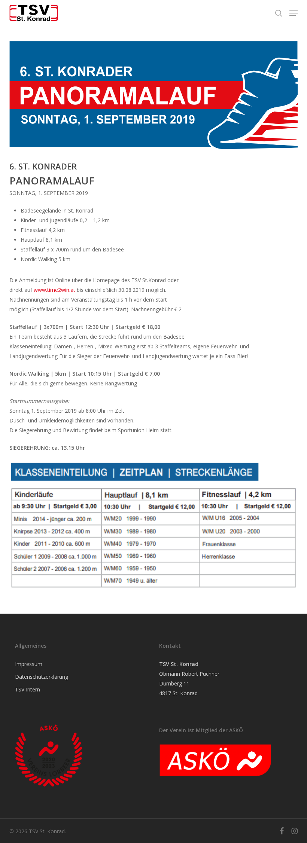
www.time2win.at (54, 289)
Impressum (28, 664)
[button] (293, 13)
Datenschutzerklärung (41, 676)
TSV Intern (27, 689)
